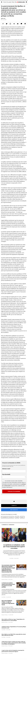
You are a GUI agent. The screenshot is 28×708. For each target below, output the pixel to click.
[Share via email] (18, 23)
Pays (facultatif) (6, 474)
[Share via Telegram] (14, 23)
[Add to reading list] (25, 23)
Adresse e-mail (6, 468)
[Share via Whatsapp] (10, 23)
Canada (16, 517)
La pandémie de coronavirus (7, 517)
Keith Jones (3, 18)
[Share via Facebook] (3, 23)
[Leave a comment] (21, 23)
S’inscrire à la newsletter (14, 491)
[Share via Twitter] (6, 23)
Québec (22, 517)
